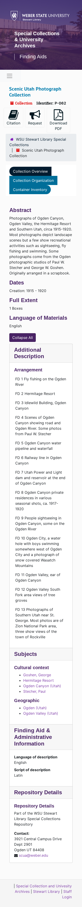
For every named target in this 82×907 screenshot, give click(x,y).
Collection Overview (30, 171)
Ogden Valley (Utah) (40, 713)
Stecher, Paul (34, 691)
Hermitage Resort (38, 680)
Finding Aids (33, 56)
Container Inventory (30, 189)
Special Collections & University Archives (36, 39)
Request (35, 123)
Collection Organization (33, 180)
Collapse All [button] (22, 337)
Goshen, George (37, 675)
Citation (13, 123)
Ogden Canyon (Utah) (42, 686)
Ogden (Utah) (35, 708)
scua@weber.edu (33, 855)
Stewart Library (46, 891)
